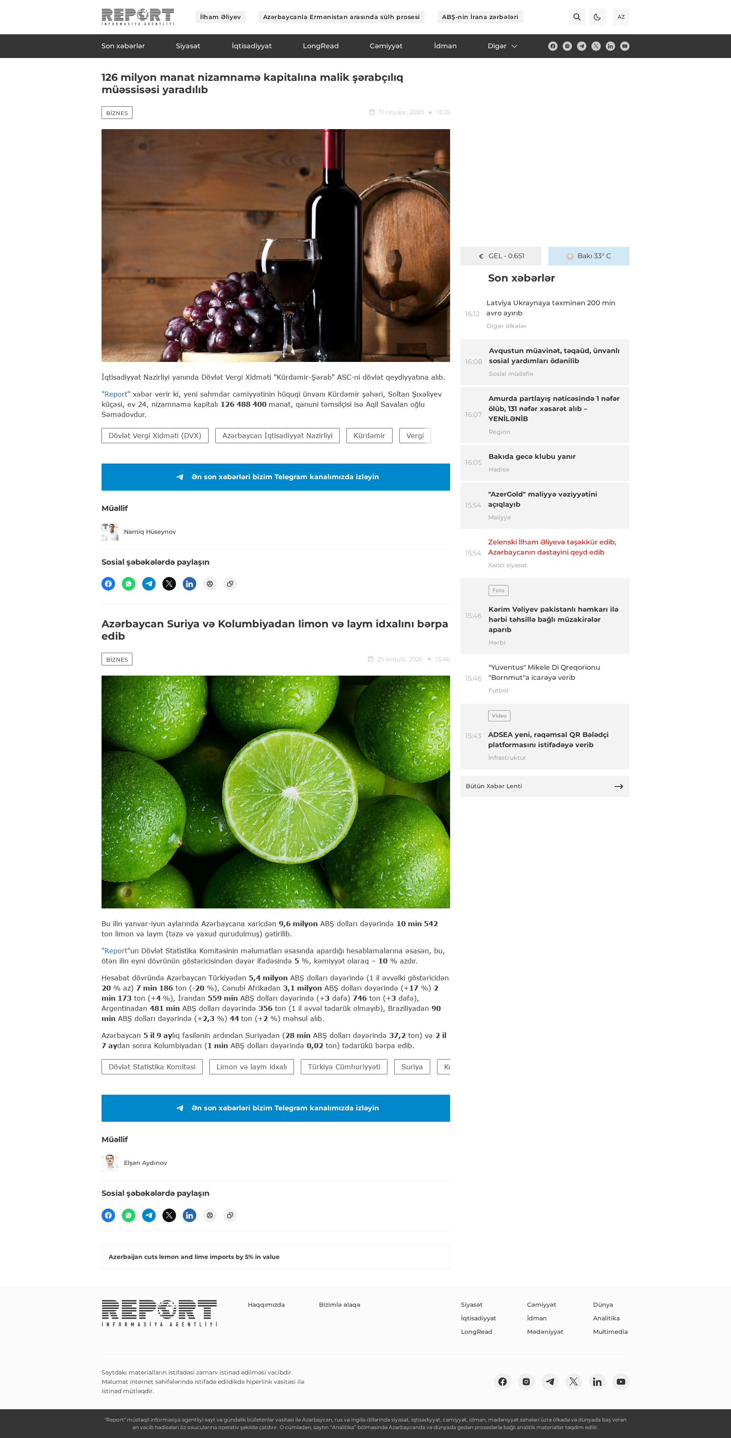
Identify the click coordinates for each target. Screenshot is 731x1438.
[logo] (138, 16)
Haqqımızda (266, 1304)
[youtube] (624, 46)
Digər (497, 46)
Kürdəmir (369, 435)
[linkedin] (610, 46)
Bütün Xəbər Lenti (494, 786)
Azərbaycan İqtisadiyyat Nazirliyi (278, 435)
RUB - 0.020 (506, 256)
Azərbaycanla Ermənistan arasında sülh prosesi (341, 17)
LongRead (476, 1332)
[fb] (553, 46)
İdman (537, 1318)
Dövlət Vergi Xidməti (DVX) (155, 435)
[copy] (230, 584)
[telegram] (581, 46)
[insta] (567, 46)
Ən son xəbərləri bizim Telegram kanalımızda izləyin (285, 477)
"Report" (116, 394)
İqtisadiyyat (478, 1318)
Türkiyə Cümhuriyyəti (344, 1067)
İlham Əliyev (220, 17)
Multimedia (610, 1332)
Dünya (603, 1304)
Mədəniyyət (545, 1332)
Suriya (412, 1067)
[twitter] (596, 46)
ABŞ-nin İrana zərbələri (480, 17)
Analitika (606, 1318)
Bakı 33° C (594, 256)
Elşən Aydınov (145, 1163)
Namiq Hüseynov (150, 531)
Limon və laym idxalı (252, 1067)
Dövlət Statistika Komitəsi (152, 1067)
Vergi (415, 435)
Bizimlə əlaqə (339, 1304)
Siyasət (472, 1304)
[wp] (128, 584)
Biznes (117, 113)
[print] (210, 584)
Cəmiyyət (541, 1304)
